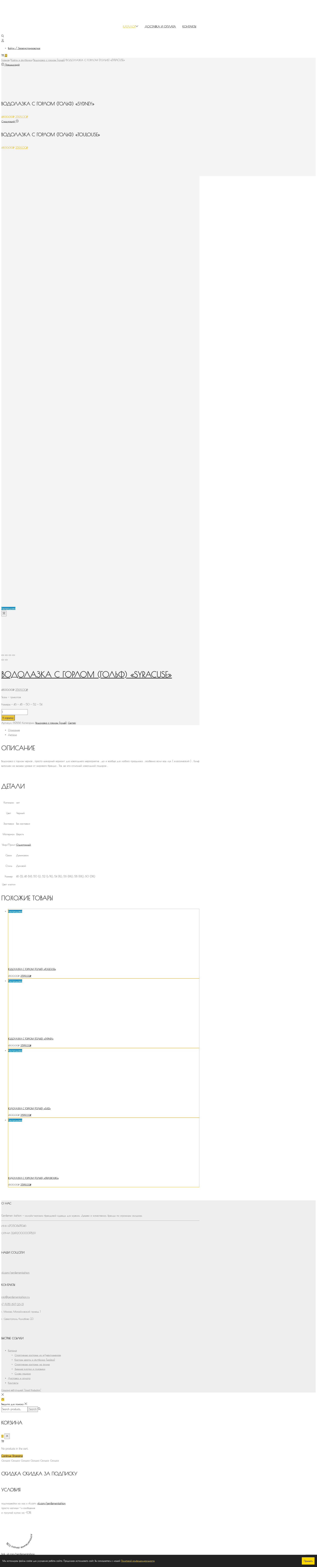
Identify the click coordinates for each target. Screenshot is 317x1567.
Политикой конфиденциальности (138, 1561)
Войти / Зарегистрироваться (24, 48)
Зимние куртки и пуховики (30, 1368)
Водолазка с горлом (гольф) (49, 60)
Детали (12, 734)
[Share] (6, 655)
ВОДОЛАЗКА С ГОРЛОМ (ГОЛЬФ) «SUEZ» (29, 1108)
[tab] (103, 730)
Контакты (13, 1382)
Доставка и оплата (19, 1378)
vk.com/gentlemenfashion (51, 1503)
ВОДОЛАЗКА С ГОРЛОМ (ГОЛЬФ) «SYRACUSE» (86, 674)
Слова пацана (23, 1373)
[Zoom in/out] (13, 655)
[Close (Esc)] (2, 655)
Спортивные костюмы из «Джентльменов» (38, 1355)
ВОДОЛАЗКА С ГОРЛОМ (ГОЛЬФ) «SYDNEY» (30, 1038)
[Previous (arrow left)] (2, 659)
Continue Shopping (12, 1455)
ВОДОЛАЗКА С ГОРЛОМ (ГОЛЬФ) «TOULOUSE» (32, 969)
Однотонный (23, 844)
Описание (14, 730)
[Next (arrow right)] (6, 659)
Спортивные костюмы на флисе (32, 1364)
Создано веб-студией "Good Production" (21, 1390)
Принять (308, 1560)
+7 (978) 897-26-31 (12, 1304)
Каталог (12, 1350)
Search (33, 1409)
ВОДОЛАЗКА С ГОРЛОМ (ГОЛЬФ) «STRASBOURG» (33, 1178)
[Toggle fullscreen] (10, 655)
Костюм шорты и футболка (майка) (35, 1359)
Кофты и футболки (21, 60)
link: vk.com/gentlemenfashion (18, 1554)
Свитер (72, 722)
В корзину (8, 717)
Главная (5, 60)
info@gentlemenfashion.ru (15, 1297)
